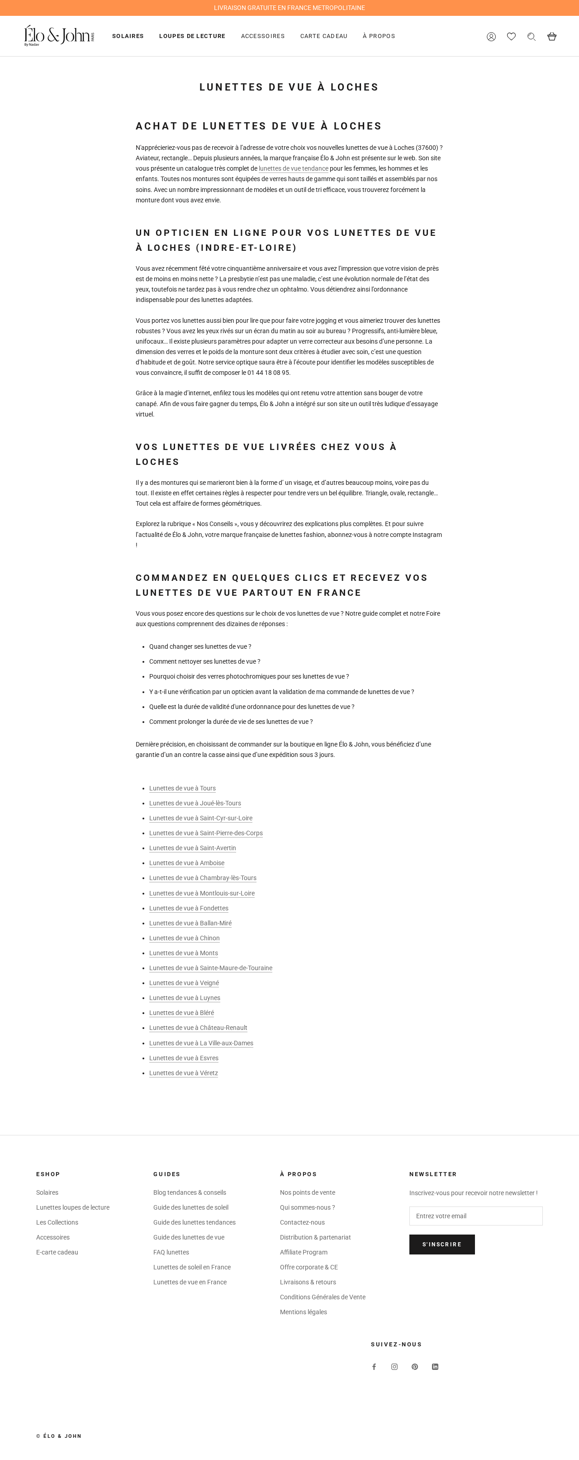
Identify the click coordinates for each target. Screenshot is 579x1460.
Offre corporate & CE (309, 1267)
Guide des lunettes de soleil (190, 1207)
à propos (379, 36)
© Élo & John (59, 1436)
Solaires (128, 36)
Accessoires (263, 36)
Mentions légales (303, 1312)
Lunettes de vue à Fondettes (188, 908)
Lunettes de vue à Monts (183, 953)
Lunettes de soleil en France (192, 1267)
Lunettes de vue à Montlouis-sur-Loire (202, 893)
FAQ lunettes (171, 1252)
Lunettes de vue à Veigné (184, 982)
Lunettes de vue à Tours (182, 788)
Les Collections (57, 1222)
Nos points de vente (307, 1192)
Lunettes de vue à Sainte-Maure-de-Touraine (210, 968)
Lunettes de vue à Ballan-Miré (190, 923)
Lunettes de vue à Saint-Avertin (192, 848)
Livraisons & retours (308, 1282)
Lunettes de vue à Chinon (184, 938)
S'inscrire (442, 1244)
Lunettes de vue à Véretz (183, 1073)
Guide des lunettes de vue (188, 1237)
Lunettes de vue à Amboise (186, 862)
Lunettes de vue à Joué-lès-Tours (195, 803)
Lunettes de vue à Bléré (181, 1012)
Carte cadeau (324, 36)
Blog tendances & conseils (189, 1192)
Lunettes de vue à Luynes (184, 997)
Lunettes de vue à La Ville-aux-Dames (201, 1043)
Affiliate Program (303, 1252)
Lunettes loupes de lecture (72, 1207)
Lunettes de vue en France (190, 1282)
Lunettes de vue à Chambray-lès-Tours (202, 877)
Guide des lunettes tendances (194, 1222)
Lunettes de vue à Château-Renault (198, 1027)
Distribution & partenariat (315, 1237)
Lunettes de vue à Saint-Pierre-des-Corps (206, 833)
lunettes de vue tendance (293, 168)
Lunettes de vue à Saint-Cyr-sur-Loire (200, 818)
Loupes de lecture (192, 36)
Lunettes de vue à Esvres (183, 1058)
